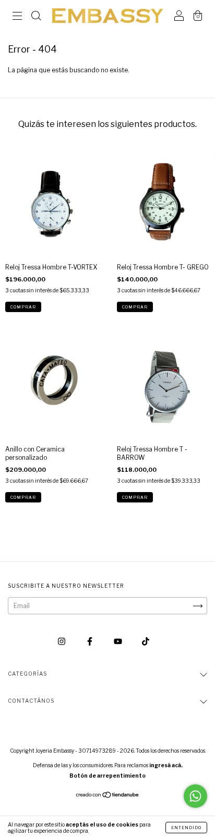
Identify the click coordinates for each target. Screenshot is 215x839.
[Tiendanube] (107, 796)
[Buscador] (36, 17)
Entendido (186, 827)
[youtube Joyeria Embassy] (119, 642)
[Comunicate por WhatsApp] (195, 796)
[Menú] (17, 17)
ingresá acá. (166, 765)
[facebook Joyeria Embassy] (90, 642)
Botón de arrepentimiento (107, 775)
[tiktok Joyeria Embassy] (145, 642)
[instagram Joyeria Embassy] (62, 642)
